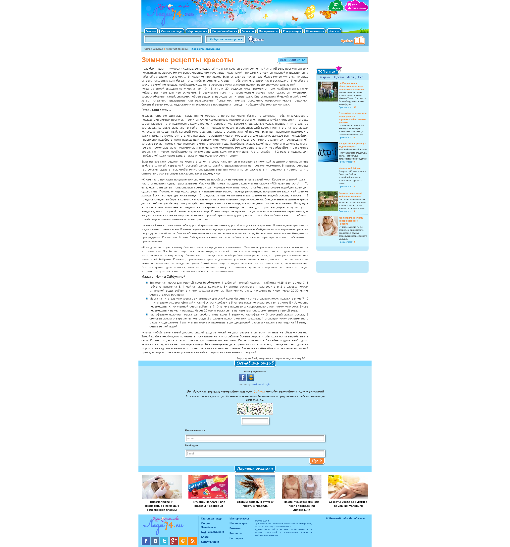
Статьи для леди (171, 31)
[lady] (169, 526)
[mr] (183, 538)
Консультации (292, 31)
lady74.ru (274, 526)
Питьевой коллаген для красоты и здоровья (208, 504)
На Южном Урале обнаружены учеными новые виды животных (351, 86)
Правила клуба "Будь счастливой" (354, 41)
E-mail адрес (191, 445)
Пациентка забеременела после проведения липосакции (301, 506)
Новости (334, 31)
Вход (354, 4)
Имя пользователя (195, 430)
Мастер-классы (268, 31)
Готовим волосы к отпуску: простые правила (255, 504)
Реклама (235, 528)
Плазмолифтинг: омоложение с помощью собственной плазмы (161, 506)
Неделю (338, 77)
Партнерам (236, 538)
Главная (151, 31)
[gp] (174, 538)
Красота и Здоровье (177, 48)
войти (259, 391)
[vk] (155, 538)
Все (360, 77)
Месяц (351, 77)
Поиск (256, 39)
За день (324, 77)
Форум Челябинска (224, 31)
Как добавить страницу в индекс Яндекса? (352, 145)
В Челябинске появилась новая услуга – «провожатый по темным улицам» (353, 118)
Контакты (236, 533)
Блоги (205, 537)
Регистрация (358, 8)
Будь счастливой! (212, 532)
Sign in (317, 460)
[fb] (146, 538)
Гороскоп (248, 31)
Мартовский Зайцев (350, 168)
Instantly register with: (255, 371)
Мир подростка (197, 31)
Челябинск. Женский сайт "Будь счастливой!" (169, 15)
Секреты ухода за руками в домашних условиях (348, 504)
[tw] (165, 538)
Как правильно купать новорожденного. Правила (351, 220)
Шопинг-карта (315, 31)
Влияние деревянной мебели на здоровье (350, 194)
